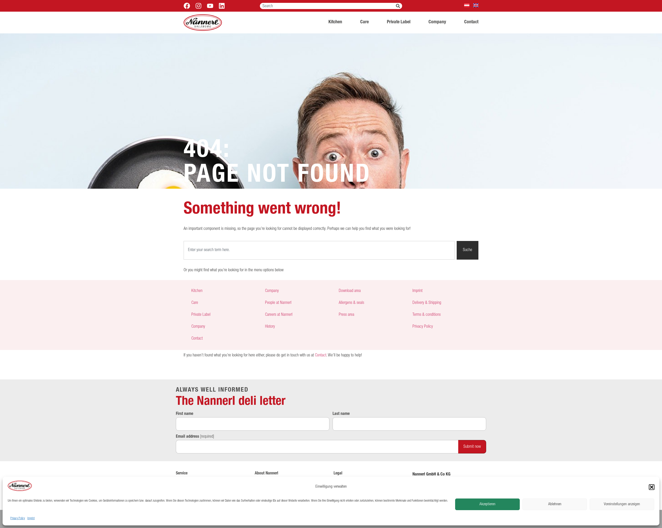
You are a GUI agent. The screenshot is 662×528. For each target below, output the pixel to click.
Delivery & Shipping (426, 303)
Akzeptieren (487, 504)
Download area (350, 291)
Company (437, 22)
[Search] (399, 6)
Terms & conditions (426, 315)
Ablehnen (554, 504)
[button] (651, 487)
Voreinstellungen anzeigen (622, 504)
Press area (346, 315)
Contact (471, 22)
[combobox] (328, 6)
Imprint (31, 518)
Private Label (398, 22)
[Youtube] (210, 6)
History (270, 327)
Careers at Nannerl (278, 315)
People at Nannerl (278, 303)
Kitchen (335, 22)
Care (364, 22)
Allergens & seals (351, 303)
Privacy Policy (17, 518)
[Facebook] (187, 6)
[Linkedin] (222, 6)
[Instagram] (198, 6)
